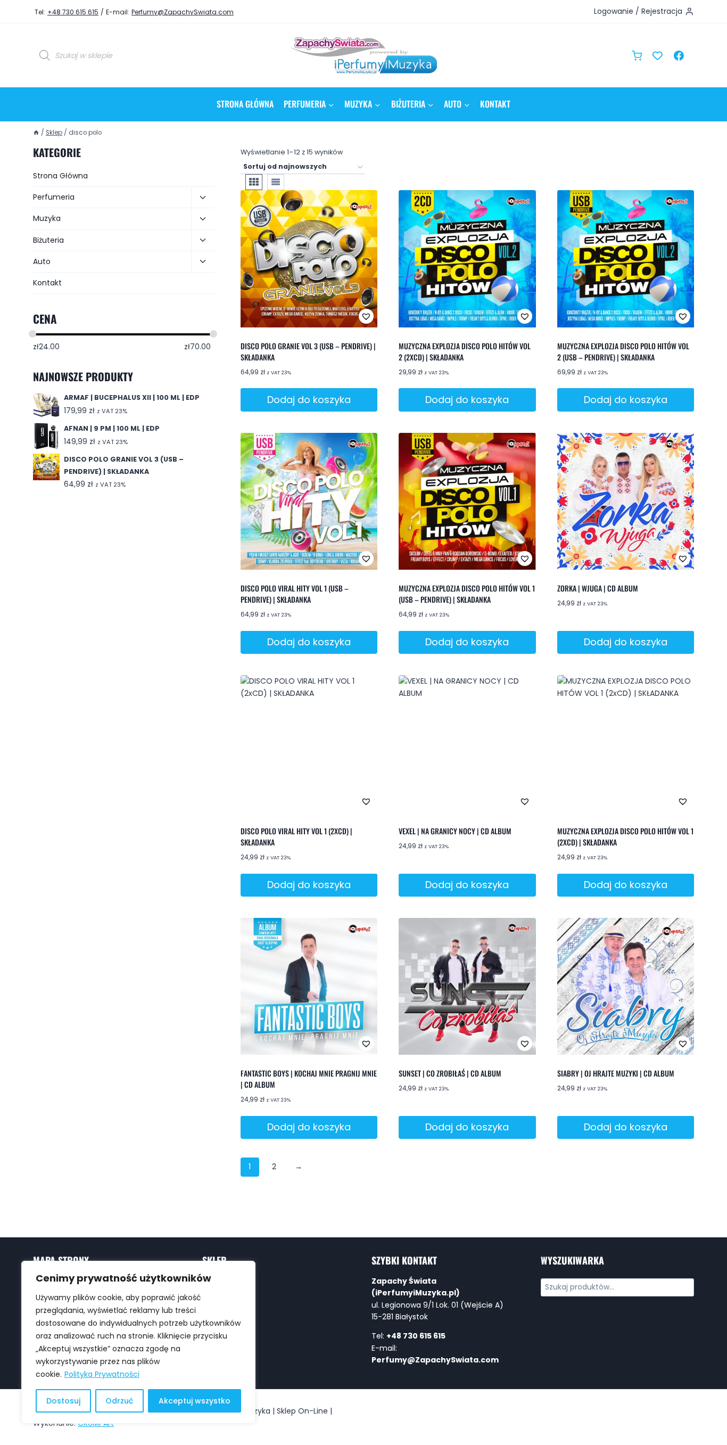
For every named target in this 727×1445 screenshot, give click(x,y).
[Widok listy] (275, 182)
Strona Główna (245, 103)
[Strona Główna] (36, 132)
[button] (331, 316)
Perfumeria (54, 197)
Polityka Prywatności (101, 1374)
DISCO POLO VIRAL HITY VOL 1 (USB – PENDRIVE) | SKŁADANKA (295, 593)
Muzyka (47, 218)
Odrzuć (119, 1400)
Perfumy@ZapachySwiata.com (182, 12)
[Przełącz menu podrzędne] (202, 197)
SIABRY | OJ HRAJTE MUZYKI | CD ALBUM (615, 1073)
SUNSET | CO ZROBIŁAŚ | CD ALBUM (450, 1073)
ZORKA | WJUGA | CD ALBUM (597, 588)
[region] (138, 1342)
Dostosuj (63, 1400)
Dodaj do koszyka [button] (309, 399)
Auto (42, 261)
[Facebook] (678, 55)
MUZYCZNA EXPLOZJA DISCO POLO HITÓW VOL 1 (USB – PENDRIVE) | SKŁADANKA (467, 593)
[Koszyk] (637, 56)
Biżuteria (48, 240)
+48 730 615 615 (72, 12)
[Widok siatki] (253, 182)
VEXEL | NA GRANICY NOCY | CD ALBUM (455, 830)
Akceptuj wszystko (194, 1400)
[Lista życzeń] (658, 55)
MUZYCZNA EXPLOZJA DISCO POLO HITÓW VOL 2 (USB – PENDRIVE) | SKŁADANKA (623, 351)
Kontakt (495, 103)
